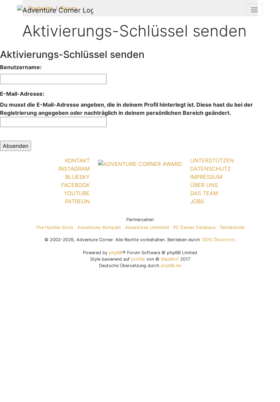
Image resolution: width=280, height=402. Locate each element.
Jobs (197, 201)
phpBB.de (171, 265)
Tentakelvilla (232, 227)
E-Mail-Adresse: (22, 93)
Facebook (75, 185)
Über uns (204, 185)
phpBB (116, 252)
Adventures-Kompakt (99, 227)
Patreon (77, 201)
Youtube (77, 193)
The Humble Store (54, 227)
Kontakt (77, 160)
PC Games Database (194, 227)
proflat (138, 259)
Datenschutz (210, 168)
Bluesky (77, 176)
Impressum (206, 176)
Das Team (204, 193)
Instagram (74, 168)
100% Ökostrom (218, 239)
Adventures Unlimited (147, 227)
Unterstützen (212, 160)
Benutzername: (21, 67)
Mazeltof (170, 259)
